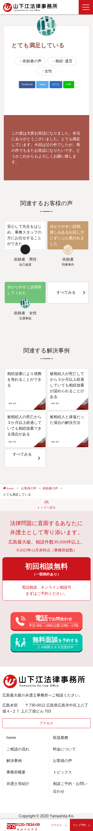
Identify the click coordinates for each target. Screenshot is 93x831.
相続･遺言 (63, 61)
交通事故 (25, 318)
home (11, 738)
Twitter (42, 84)
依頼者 (19, 259)
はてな (55, 84)
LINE (68, 84)
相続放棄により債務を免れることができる (24, 379)
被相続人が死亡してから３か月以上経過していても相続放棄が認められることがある (67, 385)
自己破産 (25, 264)
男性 (33, 259)
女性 (48, 71)
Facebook (27, 84)
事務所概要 (16, 772)
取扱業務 (60, 738)
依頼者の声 (31, 61)
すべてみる (66, 292)
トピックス (62, 772)
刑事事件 (68, 264)
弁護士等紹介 (17, 784)
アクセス (46, 723)
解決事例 (14, 761)
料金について (64, 749)
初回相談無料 (46, 569)
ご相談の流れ (17, 749)
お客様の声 (62, 761)
